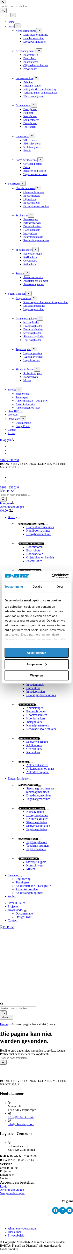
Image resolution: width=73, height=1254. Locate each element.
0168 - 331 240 (9, 487)
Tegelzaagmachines (38, 799)
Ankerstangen (34, 708)
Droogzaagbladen (37, 815)
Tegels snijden (27, 839)
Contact (12, 920)
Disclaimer (14, 1232)
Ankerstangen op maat (40, 768)
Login (3, 1186)
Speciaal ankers (28, 738)
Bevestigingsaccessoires (41, 695)
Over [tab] (60, 586)
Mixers (30, 869)
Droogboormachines (38, 534)
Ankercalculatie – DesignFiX (34, 885)
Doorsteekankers (36, 715)
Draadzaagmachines (38, 795)
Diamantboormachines (40, 527)
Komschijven (34, 865)
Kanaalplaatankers (37, 725)
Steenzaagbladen (36, 822)
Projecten (13, 906)
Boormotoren (34, 547)
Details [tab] (37, 586)
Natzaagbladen (35, 811)
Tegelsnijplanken (36, 842)
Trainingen (22, 882)
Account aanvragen (12, 506)
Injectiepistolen (35, 691)
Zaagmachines (27, 785)
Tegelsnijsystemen (37, 845)
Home (4, 1024)
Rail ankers (33, 752)
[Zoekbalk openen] (2, 1004)
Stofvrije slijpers (36, 862)
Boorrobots (33, 550)
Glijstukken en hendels (40, 557)
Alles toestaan (36, 652)
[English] (9, 477)
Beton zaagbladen (37, 818)
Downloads (15, 910)
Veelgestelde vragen (12, 1193)
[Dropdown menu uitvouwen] (18, 518)
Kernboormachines (30, 524)
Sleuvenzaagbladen (38, 825)
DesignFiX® (24, 917)
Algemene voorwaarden (22, 1228)
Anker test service (37, 765)
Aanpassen (34, 664)
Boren (11, 517)
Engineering (23, 878)
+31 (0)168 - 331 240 (21, 1117)
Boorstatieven (34, 554)
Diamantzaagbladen (31, 808)
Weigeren (36, 675)
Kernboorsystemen (30, 544)
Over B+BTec (16, 903)
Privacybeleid (16, 1235)
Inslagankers (34, 722)
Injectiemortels (35, 684)
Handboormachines (38, 530)
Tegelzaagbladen (36, 829)
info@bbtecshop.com (21, 1124)
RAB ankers (34, 745)
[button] (36, 471)
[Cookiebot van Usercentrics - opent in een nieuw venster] (52, 575)
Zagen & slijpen (17, 778)
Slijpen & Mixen (27, 859)
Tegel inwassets (36, 849)
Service (23, 762)
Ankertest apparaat (37, 772)
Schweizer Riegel (37, 741)
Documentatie (24, 913)
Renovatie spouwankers (41, 729)
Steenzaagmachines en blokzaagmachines (40, 790)
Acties (12, 896)
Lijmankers (33, 688)
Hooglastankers (35, 718)
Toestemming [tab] (13, 586)
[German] (9, 480)
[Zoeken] (3, 499)
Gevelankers (34, 748)
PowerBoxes (34, 561)
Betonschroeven (36, 711)
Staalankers (26, 705)
